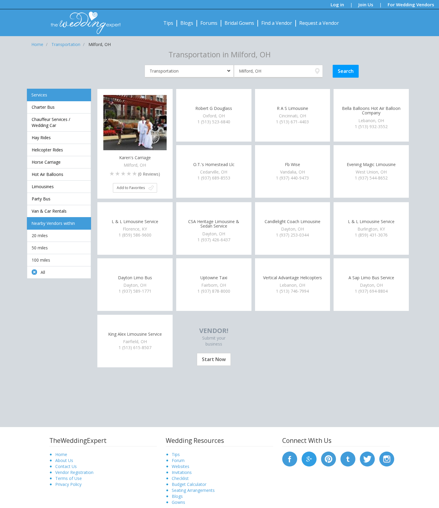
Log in (337, 4)
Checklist (180, 478)
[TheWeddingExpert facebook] (289, 458)
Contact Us (66, 466)
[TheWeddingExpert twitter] (367, 458)
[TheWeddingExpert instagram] (386, 458)
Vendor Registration (74, 472)
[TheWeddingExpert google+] (309, 458)
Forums (208, 23)
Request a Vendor (319, 23)
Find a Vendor (276, 23)
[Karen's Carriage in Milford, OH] (135, 126)
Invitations (182, 472)
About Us (64, 460)
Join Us (365, 4)
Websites (180, 466)
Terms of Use (68, 478)
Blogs (186, 23)
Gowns (178, 502)
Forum (178, 460)
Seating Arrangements (193, 490)
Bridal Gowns (239, 23)
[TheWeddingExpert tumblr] (347, 458)
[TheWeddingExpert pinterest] (328, 458)
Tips (168, 23)
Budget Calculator (189, 484)
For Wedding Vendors (411, 4)
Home (61, 454)
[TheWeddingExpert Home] (83, 20)
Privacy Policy (68, 484)
